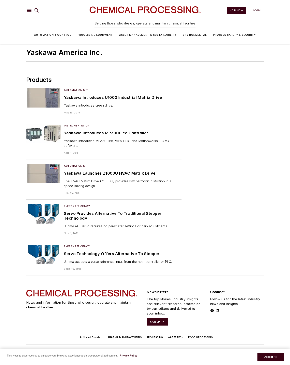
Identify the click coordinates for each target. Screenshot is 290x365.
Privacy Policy (128, 355)
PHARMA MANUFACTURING (125, 337)
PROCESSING (155, 337)
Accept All (270, 356)
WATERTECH (176, 337)
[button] (29, 10)
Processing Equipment (95, 34)
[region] (145, 357)
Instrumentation (76, 125)
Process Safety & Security (234, 34)
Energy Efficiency (77, 206)
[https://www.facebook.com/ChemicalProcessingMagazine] (212, 311)
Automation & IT (76, 90)
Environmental (195, 34)
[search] (37, 10)
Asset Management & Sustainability (148, 34)
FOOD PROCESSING (200, 337)
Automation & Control (52, 34)
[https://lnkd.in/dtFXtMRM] (217, 311)
